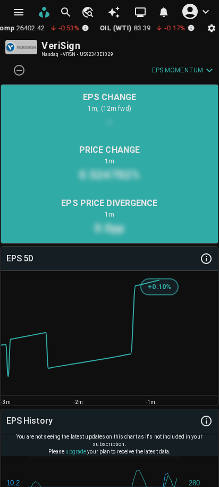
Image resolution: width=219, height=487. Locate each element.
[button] (87, 12)
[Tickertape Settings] (211, 28)
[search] (66, 12)
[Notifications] (163, 12)
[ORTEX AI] (113, 12)
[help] (206, 258)
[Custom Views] (140, 12)
